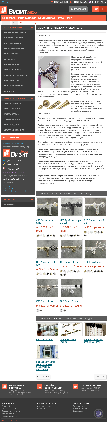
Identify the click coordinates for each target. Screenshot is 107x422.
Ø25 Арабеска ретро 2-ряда (70, 221)
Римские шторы (11, 80)
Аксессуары (9, 59)
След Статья (100, 377)
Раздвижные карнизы (14, 48)
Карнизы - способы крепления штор (93, 340)
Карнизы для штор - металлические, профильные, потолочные (46, 366)
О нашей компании (9, 409)
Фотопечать (9, 91)
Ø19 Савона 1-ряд (69, 262)
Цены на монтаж (8, 414)
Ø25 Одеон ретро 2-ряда (46, 221)
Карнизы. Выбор (44, 339)
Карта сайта (41, 409)
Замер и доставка (27, 18)
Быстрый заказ (78, 9)
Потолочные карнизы (14, 38)
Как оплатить (9, 18)
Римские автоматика (13, 86)
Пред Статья (43, 377)
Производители (79, 406)
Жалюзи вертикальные (15, 70)
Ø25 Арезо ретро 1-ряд (46, 263)
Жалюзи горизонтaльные (16, 75)
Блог (69, 18)
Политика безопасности (11, 411)
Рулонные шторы (12, 64)
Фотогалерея (78, 411)
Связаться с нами (44, 406)
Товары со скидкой (80, 409)
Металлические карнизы (68, 340)
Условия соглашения (10, 416)
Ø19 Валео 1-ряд (45, 301)
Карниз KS (6, 406)
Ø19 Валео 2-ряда (69, 301)
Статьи (60, 18)
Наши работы (10, 204)
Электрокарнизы (11, 54)
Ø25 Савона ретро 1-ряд (94, 221)
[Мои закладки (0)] (3, 2)
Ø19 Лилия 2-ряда (93, 262)
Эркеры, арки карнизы (14, 43)
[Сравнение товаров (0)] (7, 2)
